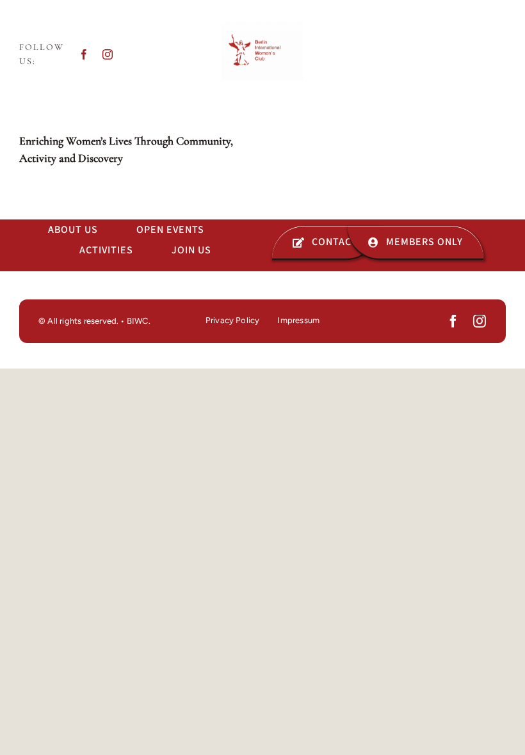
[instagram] (107, 54)
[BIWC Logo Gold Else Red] (262, 27)
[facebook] (84, 54)
